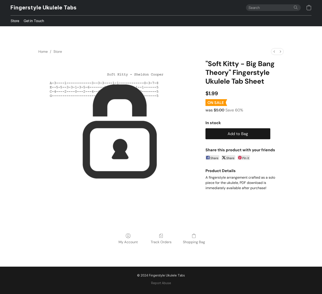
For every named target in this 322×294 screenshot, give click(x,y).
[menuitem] (274, 51)
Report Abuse (161, 283)
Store (15, 21)
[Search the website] (295, 7)
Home (43, 51)
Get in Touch (34, 21)
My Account (128, 242)
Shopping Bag (194, 242)
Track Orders (161, 242)
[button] (44, 7)
